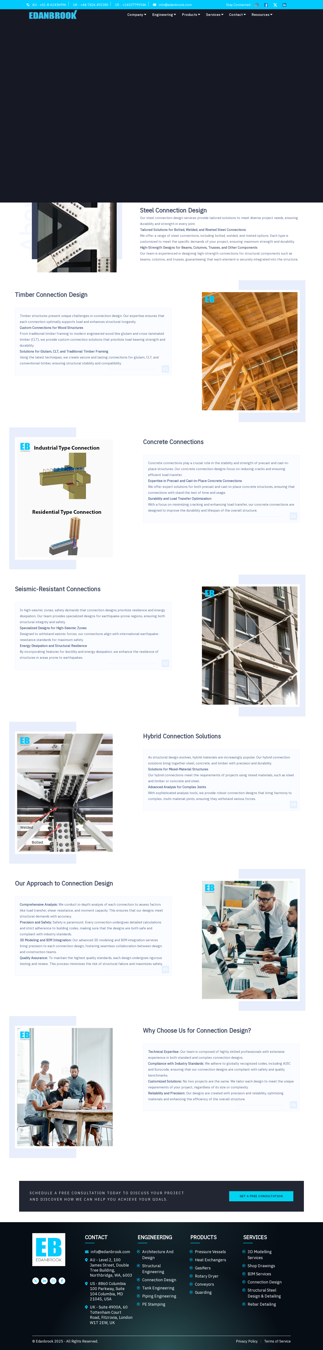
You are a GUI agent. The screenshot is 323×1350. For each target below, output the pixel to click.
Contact (236, 14)
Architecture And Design (158, 1254)
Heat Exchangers (210, 1259)
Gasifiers (203, 1267)
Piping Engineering (159, 1296)
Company (135, 14)
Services (213, 14)
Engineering (162, 14)
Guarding (203, 1292)
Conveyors (204, 1284)
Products (189, 14)
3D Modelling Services (260, 1254)
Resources (261, 14)
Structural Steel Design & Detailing (264, 1293)
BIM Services (259, 1273)
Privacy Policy (247, 1341)
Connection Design (159, 1279)
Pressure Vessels (210, 1251)
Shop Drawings (261, 1265)
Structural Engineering (153, 1268)
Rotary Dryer (207, 1276)
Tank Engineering (158, 1287)
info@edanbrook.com (110, 1251)
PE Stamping (153, 1304)
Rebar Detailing (262, 1304)
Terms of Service (277, 1341)
